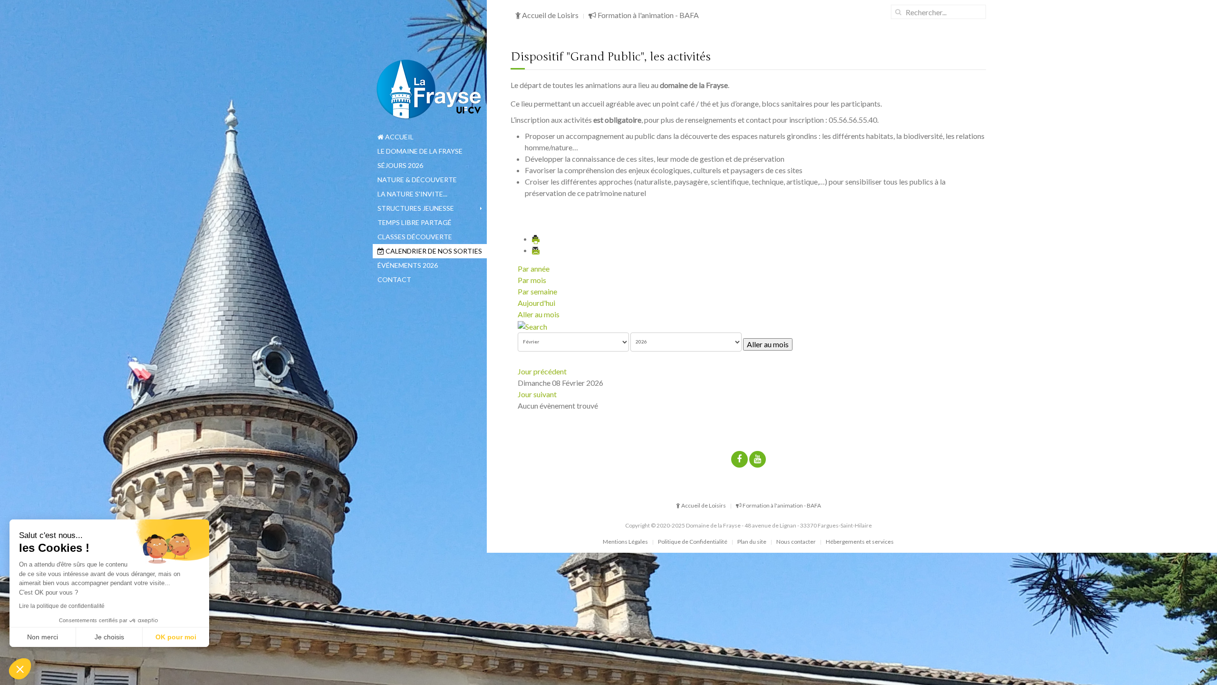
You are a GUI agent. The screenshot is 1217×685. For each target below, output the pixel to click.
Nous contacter (796, 541)
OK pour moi (175, 637)
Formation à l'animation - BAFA (647, 15)
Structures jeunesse (415, 208)
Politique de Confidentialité (692, 541)
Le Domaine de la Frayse (420, 151)
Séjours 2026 (400, 165)
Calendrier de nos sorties (433, 251)
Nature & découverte (417, 180)
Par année (534, 268)
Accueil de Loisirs (550, 15)
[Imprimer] (536, 238)
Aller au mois (539, 314)
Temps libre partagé (414, 222)
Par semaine (537, 291)
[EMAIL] (536, 249)
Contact (394, 279)
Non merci (42, 637)
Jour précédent (542, 371)
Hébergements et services (860, 541)
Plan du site (751, 541)
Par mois (532, 279)
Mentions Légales (625, 541)
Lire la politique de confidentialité (62, 606)
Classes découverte (414, 237)
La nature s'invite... (412, 194)
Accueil (399, 137)
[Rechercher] (532, 325)
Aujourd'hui (536, 302)
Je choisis (109, 637)
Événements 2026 (407, 265)
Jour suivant (537, 394)
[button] (20, 668)
